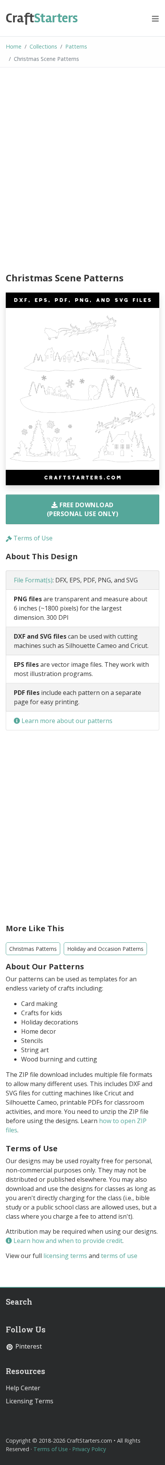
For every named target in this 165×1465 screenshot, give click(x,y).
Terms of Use (32, 538)
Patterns (76, 46)
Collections (43, 46)
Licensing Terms (29, 1401)
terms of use (119, 1255)
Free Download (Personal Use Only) (83, 509)
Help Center (23, 1388)
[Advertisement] (82, 171)
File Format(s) (33, 580)
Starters (42, 18)
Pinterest (28, 1346)
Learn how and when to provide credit (67, 1240)
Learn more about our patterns (66, 721)
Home (13, 46)
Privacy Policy (89, 1449)
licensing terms (65, 1255)
